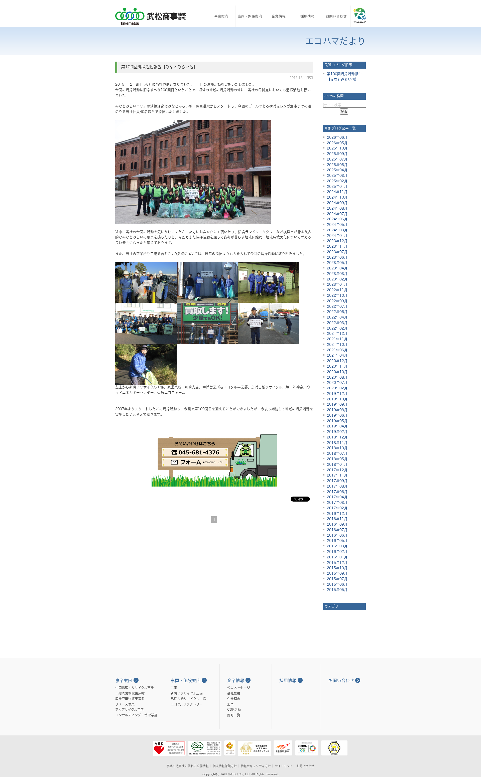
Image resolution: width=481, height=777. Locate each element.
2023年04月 (337, 268)
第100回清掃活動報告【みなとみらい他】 (159, 67)
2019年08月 (337, 410)
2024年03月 (337, 230)
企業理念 (233, 698)
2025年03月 (337, 175)
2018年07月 (337, 453)
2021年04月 (337, 355)
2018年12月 (337, 437)
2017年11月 (337, 475)
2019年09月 (337, 404)
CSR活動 (234, 709)
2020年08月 (337, 377)
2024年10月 (337, 197)
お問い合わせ (336, 16)
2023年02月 (337, 279)
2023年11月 (337, 246)
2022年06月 (337, 312)
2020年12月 (337, 361)
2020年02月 (337, 388)
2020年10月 (337, 372)
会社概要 (233, 693)
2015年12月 (337, 562)
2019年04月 (337, 426)
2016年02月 (337, 551)
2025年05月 (337, 165)
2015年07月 (337, 579)
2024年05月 (337, 224)
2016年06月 (337, 535)
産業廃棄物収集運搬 (130, 698)
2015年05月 (337, 589)
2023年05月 (337, 262)
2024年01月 (337, 235)
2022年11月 (337, 290)
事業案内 (221, 16)
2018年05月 (337, 459)
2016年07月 (337, 530)
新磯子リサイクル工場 (187, 693)
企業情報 (279, 16)
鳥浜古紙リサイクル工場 (188, 698)
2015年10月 (337, 568)
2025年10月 (337, 148)
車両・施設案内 (249, 16)
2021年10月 (337, 344)
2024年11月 (337, 192)
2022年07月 (337, 306)
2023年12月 (337, 241)
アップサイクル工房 (129, 709)
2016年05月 (337, 540)
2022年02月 (337, 328)
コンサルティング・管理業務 (136, 715)
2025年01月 (337, 186)
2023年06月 (337, 257)
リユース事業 (125, 704)
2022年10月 (337, 295)
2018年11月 (337, 442)
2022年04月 (337, 317)
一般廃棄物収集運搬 (130, 693)
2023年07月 (337, 252)
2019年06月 (337, 415)
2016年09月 (337, 524)
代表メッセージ (238, 687)
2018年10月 (337, 448)
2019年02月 (337, 431)
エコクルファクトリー (187, 704)
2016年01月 (337, 557)
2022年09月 (337, 301)
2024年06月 (337, 219)
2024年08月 (337, 208)
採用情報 (307, 16)
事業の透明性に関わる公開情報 (188, 765)
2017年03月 (337, 502)
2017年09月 (337, 481)
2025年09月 (337, 154)
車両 (174, 687)
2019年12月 (337, 393)
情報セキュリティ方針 (256, 765)
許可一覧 (233, 715)
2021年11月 (337, 339)
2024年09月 (337, 203)
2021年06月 (337, 350)
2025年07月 (337, 159)
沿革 (230, 704)
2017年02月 (337, 508)
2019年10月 (337, 399)
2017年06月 (337, 492)
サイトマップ (283, 765)
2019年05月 (337, 421)
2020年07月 (337, 382)
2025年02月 (337, 181)
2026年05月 (337, 143)
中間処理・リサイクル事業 (134, 687)
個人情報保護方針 (225, 765)
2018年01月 (337, 464)
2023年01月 (337, 284)
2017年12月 (337, 470)
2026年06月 (337, 137)
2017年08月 (337, 486)
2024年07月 (337, 214)
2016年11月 (337, 519)
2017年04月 (337, 497)
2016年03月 (337, 546)
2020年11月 (337, 366)
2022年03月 (337, 323)
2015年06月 (337, 584)
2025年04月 (337, 170)
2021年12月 (337, 333)
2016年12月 (337, 513)
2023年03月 (337, 273)
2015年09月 (337, 573)
